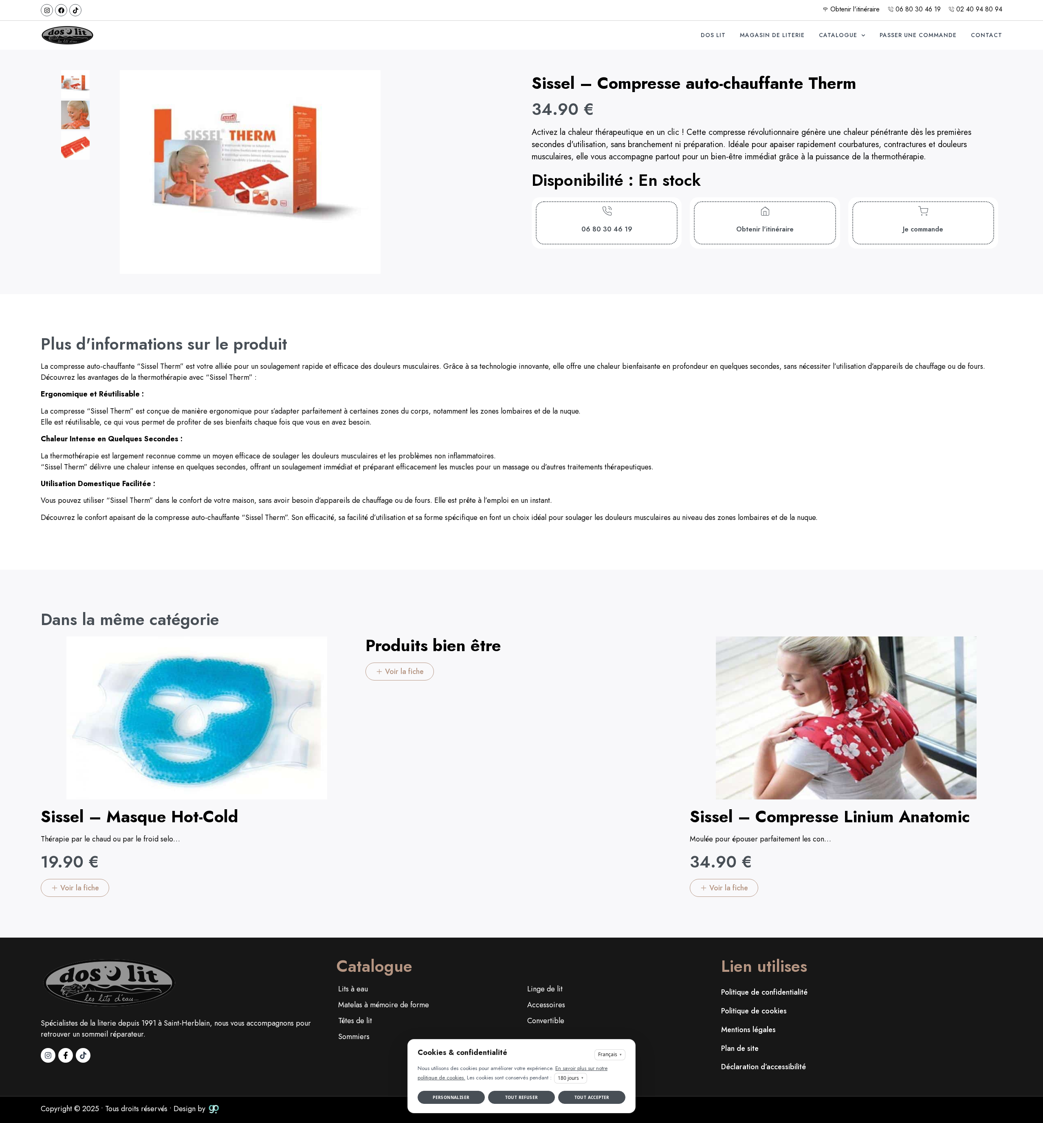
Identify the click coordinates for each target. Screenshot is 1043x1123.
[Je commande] (923, 211)
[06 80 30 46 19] (607, 211)
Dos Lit (713, 35)
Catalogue (838, 35)
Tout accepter (592, 1097)
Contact (986, 35)
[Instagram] (47, 10)
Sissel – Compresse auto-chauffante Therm (694, 83)
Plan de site (740, 1048)
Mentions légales (748, 1029)
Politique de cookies (754, 1011)
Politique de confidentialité (764, 992)
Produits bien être (433, 645)
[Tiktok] (75, 10)
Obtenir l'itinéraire (765, 229)
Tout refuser (521, 1097)
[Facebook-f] (65, 1055)
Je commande (923, 229)
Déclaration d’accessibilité (763, 1066)
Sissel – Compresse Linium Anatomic (830, 816)
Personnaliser (451, 1097)
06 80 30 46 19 (606, 229)
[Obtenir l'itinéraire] (765, 211)
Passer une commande (918, 35)
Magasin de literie (772, 35)
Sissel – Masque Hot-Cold (139, 816)
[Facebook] (61, 10)
